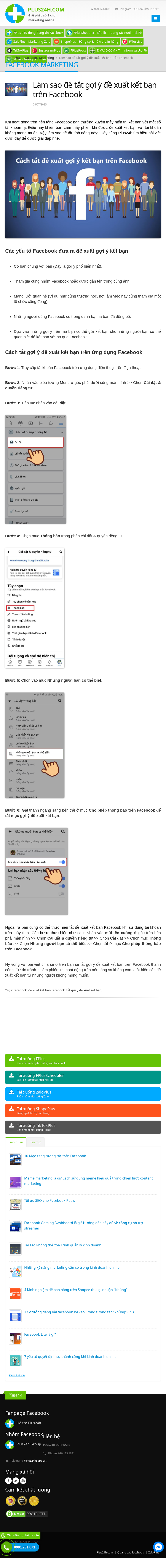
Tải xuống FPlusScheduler (40, 1077)
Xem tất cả (17, 1375)
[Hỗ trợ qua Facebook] (158, 1548)
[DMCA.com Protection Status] (26, 1513)
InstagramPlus (49, 50)
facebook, (21, 990)
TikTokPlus (20, 50)
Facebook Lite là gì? (40, 1334)
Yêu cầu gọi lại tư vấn (23, 1535)
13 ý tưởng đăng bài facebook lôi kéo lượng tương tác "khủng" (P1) (79, 1312)
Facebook (8, 1480)
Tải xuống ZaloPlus (34, 1093)
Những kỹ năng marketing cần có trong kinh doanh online (72, 1267)
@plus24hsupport (146, 9)
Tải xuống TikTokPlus (36, 1127)
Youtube (23, 1480)
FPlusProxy (78, 50)
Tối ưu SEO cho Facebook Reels (49, 1200)
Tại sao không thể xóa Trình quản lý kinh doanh (62, 1245)
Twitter (16, 1480)
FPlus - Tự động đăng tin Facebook (38, 33)
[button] (158, 1548)
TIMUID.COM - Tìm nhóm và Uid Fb (122, 50)
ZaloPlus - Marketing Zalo (31, 41)
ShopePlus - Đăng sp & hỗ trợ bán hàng (89, 41)
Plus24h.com (105, 1552)
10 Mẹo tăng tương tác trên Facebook (55, 1156)
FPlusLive (135, 41)
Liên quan (16, 1142)
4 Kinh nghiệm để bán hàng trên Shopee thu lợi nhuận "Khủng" (76, 1289)
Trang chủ (12, 58)
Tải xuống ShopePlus (36, 1110)
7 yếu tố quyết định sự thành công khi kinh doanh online (70, 1356)
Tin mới (35, 1142)
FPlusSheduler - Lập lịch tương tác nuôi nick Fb (108, 33)
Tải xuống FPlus (41, 1060)
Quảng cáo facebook (130, 1552)
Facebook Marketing (39, 58)
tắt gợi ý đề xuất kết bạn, (84, 990)
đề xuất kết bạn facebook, (47, 990)
